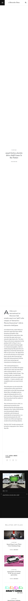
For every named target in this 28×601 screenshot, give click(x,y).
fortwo (8, 457)
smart (15, 455)
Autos (11, 455)
